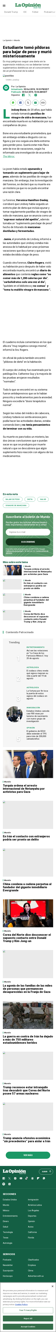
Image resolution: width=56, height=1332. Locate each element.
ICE (25, 12)
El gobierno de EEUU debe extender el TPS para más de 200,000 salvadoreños (37, 735)
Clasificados (33, 1260)
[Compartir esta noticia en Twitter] (28, 103)
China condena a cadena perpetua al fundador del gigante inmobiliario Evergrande (36, 601)
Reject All (28, 1318)
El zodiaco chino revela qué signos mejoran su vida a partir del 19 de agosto (37, 674)
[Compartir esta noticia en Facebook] (21, 103)
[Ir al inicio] (14, 1171)
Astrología (33, 667)
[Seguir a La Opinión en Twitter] (29, 95)
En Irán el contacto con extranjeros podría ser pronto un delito (35, 586)
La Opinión (7, 40)
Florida (31, 1237)
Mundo (17, 40)
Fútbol (35, 12)
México (6, 1210)
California (32, 1232)
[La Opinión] (28, 5)
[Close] (52, 1286)
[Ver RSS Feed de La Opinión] (9, 1184)
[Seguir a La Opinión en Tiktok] (27, 1178)
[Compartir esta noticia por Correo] (35, 103)
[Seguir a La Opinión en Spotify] (4, 1184)
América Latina (35, 1205)
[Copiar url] (43, 103)
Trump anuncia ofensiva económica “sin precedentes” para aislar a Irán (26, 1139)
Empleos (32, 1265)
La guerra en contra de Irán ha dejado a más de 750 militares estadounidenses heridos (28, 1039)
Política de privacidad (14, 551)
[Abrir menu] (4, 5)
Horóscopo (8, 1276)
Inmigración (33, 708)
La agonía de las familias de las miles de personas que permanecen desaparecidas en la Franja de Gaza (27, 989)
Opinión (31, 728)
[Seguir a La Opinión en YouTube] (21, 1178)
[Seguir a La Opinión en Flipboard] (38, 1178)
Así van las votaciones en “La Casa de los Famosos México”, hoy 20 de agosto (37, 654)
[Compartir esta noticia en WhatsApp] (13, 103)
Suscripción (8, 1270)
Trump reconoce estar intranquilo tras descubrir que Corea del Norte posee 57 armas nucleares (26, 1090)
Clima (30, 1270)
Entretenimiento (36, 647)
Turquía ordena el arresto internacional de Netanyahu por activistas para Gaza (38, 571)
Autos (30, 1227)
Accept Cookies (28, 1327)
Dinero (6, 1221)
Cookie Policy (21, 1304)
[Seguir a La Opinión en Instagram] (35, 95)
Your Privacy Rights (28, 1310)
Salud (43, 499)
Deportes (32, 1216)
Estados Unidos (10, 1199)
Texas (5, 1237)
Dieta (30, 499)
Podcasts (7, 1260)
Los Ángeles (33, 1210)
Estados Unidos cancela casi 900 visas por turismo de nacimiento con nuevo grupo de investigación (38, 716)
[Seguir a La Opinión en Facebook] (23, 95)
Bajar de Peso (13, 499)
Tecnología (8, 1232)
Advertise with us (36, 1276)
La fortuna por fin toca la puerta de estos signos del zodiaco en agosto (37, 695)
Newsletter (8, 1265)
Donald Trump (11, 12)
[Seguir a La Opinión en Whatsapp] (44, 1178)
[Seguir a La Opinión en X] (9, 1178)
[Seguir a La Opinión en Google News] (32, 1178)
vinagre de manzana (16, 505)
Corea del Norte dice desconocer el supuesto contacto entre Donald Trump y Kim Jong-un (36, 618)
